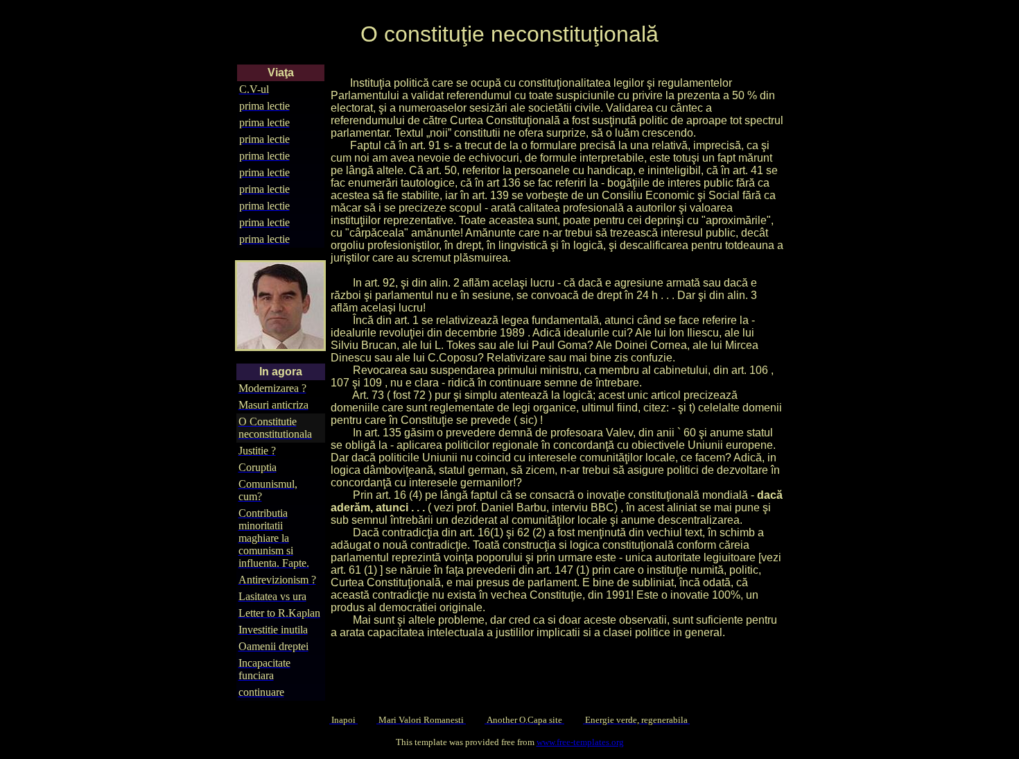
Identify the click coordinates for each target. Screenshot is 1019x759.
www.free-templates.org (580, 742)
